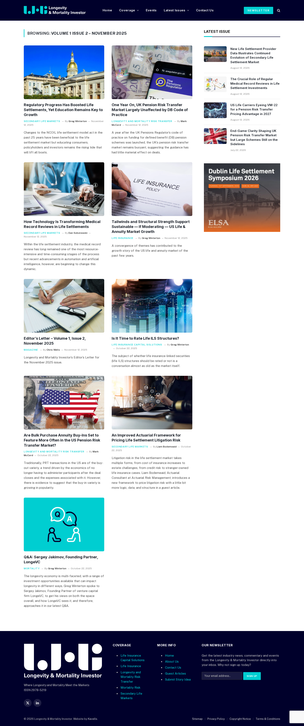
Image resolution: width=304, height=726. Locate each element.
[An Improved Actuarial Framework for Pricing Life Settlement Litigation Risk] (152, 402)
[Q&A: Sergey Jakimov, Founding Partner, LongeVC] (64, 524)
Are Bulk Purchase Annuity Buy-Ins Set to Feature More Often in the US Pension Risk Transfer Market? (62, 440)
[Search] (278, 10)
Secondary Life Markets (42, 121)
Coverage (127, 10)
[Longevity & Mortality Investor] (60, 10)
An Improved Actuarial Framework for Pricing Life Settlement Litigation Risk (146, 437)
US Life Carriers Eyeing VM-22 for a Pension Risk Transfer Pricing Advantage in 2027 (254, 109)
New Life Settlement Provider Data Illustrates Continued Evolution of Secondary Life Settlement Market (253, 55)
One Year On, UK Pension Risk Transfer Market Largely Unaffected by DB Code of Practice (150, 110)
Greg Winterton (77, 121)
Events (151, 10)
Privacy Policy (216, 718)
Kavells (92, 718)
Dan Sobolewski (77, 232)
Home (107, 10)
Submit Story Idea (178, 679)
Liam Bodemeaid (167, 446)
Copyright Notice (240, 718)
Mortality (31, 568)
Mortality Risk (130, 687)
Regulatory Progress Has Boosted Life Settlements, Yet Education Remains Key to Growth (63, 110)
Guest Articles (175, 673)
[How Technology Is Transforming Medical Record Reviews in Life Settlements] (64, 189)
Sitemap (197, 718)
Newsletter (258, 10)
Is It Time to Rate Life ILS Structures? (145, 338)
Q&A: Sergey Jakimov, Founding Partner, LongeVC (61, 559)
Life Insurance (122, 238)
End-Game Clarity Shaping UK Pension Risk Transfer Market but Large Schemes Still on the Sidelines (254, 137)
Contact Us (205, 10)
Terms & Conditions (268, 718)
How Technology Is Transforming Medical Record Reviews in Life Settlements (62, 224)
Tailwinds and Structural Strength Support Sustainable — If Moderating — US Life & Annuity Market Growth (151, 226)
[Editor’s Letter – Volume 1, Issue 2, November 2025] (64, 306)
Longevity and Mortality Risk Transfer (142, 121)
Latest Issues (175, 10)
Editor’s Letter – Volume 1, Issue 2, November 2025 (55, 340)
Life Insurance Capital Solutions (137, 344)
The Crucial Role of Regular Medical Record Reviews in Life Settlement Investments (255, 83)
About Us (172, 661)
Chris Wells (53, 349)
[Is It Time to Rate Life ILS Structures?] (152, 306)
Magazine (31, 349)
